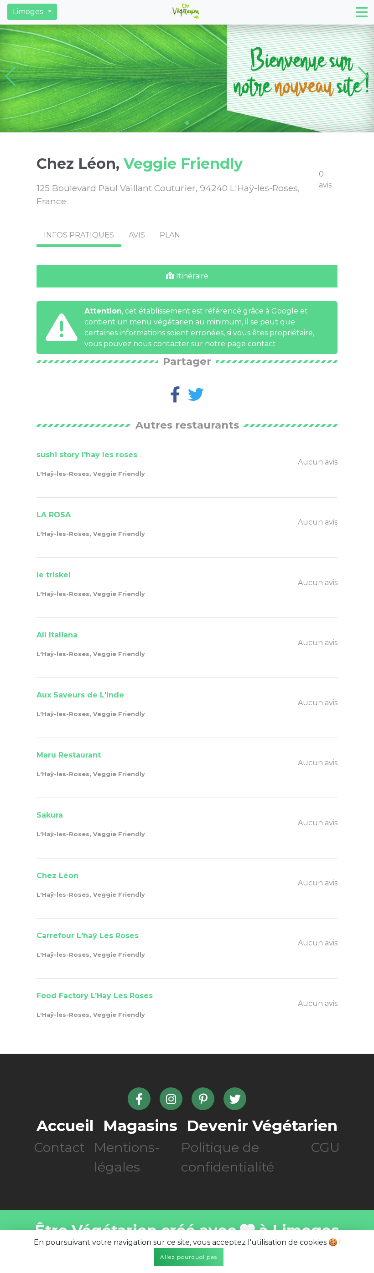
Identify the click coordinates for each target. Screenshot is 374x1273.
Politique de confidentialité (227, 1157)
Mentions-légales (127, 1157)
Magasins (140, 1125)
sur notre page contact (233, 343)
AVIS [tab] (137, 235)
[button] (32, 12)
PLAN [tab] (170, 235)
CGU (325, 1147)
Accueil (65, 1125)
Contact (59, 1147)
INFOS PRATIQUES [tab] (79, 235)
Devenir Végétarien (262, 1125)
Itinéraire (191, 276)
